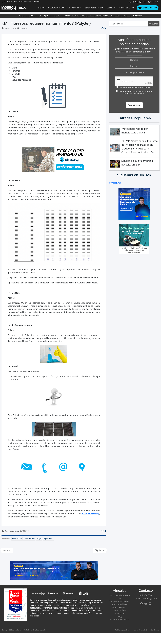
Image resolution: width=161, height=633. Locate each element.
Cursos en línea (119, 604)
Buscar (154, 23)
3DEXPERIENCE (93, 8)
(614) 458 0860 (12, 2)
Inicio (40, 8)
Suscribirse (134, 105)
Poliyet (39, 539)
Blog (136, 2)
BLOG (23, 7)
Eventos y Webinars (119, 619)
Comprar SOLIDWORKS (119, 601)
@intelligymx (115, 182)
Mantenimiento (29, 539)
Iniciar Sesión (154, 2)
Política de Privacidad (143, 87)
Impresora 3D (48, 539)
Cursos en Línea (126, 8)
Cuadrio (156, 630)
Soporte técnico (119, 607)
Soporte (110, 8)
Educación (120, 613)
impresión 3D (17, 539)
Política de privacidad (122, 630)
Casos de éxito (119, 610)
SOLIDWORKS (55, 8)
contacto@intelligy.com (146, 598)
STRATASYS (73, 8)
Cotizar (144, 2)
